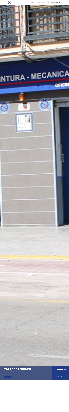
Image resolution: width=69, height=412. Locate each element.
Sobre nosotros (33, 2)
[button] (8, 377)
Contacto (52, 2)
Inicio (28, 2)
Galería (48, 2)
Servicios (38, 2)
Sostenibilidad (43, 2)
